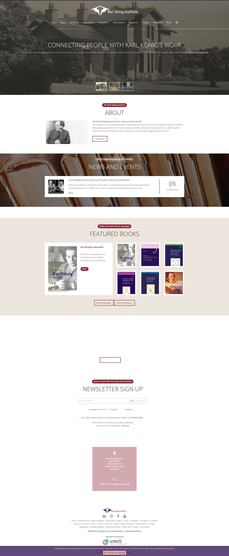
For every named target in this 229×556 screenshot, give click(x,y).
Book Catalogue (97, 520)
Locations (85, 524)
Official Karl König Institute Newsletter (105, 531)
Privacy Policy (137, 417)
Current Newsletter (110, 360)
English (114, 409)
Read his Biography (198, 52)
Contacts (145, 22)
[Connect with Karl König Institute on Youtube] (131, 498)
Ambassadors (141, 524)
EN (170, 22)
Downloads (144, 527)
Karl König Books (104, 303)
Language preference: (97, 409)
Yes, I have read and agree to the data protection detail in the (112, 417)
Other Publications (124, 303)
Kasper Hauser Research (124, 524)
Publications (103, 22)
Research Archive (113, 527)
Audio (135, 527)
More (71, 193)
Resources (133, 22)
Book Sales (110, 520)
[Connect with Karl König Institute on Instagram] (109, 498)
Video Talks (127, 527)
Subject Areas (88, 22)
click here (129, 422)
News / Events (119, 22)
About (63, 22)
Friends (100, 524)
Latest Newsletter (133, 531)
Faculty (152, 524)
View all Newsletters (130, 351)
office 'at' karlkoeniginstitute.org (114, 484)
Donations (158, 22)
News (119, 520)
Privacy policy (169, 548)
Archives (108, 524)
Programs (134, 520)
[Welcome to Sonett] (114, 541)
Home (53, 22)
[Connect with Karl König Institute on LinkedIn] (98, 498)
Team (93, 524)
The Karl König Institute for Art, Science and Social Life (117, 121)
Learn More (99, 139)
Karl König (74, 22)
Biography (84, 527)
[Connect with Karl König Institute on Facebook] (120, 498)
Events (126, 520)
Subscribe (138, 401)
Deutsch (129, 409)
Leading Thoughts (97, 527)
